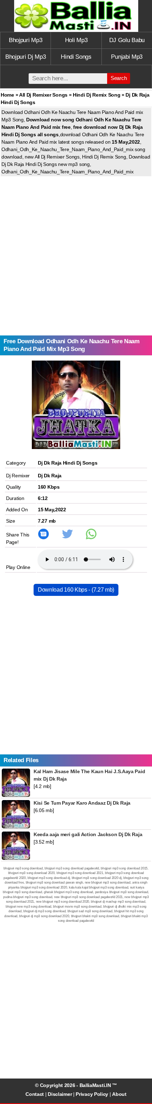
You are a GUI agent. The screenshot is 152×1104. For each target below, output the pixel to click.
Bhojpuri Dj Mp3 (25, 56)
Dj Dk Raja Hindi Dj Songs (68, 463)
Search (119, 78)
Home (7, 95)
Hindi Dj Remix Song (96, 95)
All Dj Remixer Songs (43, 95)
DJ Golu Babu (127, 40)
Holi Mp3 (76, 40)
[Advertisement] (76, 256)
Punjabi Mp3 (126, 56)
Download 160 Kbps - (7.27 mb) (76, 590)
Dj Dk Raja (50, 475)
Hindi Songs (76, 56)
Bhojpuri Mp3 (25, 40)
